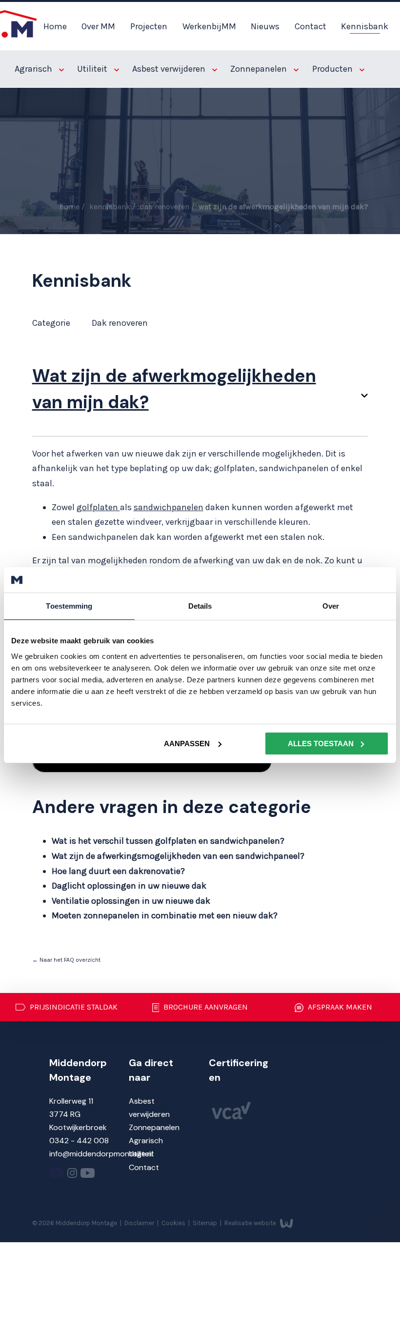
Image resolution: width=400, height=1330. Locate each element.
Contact (310, 26)
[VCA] (231, 1117)
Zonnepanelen (259, 68)
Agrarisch (34, 68)
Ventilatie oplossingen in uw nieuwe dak (131, 900)
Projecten (148, 26)
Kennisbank (364, 26)
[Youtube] (57, 1175)
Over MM (98, 26)
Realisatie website (251, 1223)
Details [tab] (200, 606)
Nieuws (265, 26)
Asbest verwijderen (169, 68)
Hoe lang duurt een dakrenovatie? (118, 871)
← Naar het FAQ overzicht (66, 959)
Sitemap (206, 1223)
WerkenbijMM (209, 26)
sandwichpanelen (168, 507)
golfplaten (98, 507)
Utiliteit (93, 68)
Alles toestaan (321, 743)
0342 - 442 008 (79, 1140)
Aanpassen (187, 743)
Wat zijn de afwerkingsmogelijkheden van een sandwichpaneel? (178, 856)
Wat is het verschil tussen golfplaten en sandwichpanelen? (168, 840)
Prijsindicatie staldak (73, 1007)
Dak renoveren (165, 207)
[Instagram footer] (72, 1175)
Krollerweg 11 (71, 1101)
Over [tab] (330, 606)
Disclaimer (140, 1223)
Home (55, 26)
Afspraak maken (339, 1007)
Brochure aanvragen (204, 1007)
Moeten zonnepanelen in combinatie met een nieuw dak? (165, 915)
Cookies (174, 1223)
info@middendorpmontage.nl (101, 1154)
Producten (333, 68)
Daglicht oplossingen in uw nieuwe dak (129, 885)
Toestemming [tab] (69, 606)
